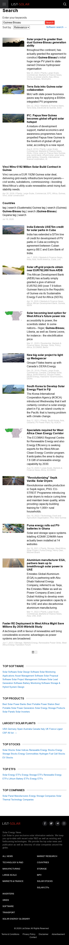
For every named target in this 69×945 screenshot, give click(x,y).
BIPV (39, 875)
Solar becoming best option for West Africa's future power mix (46, 315)
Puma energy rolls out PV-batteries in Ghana (43, 527)
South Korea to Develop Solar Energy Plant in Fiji (46, 388)
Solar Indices (22, 750)
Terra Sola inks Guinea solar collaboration (44, 88)
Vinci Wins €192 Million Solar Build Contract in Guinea (32, 168)
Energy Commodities (28, 753)
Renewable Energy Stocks (42, 750)
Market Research (47, 856)
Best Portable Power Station (40, 704)
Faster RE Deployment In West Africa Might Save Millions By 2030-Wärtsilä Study (33, 625)
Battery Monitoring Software (36, 683)
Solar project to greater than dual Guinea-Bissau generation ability (46, 42)
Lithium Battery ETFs (19, 778)
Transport (9, 912)
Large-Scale (10, 875)
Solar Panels (9, 711)
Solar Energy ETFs (12, 775)
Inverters (8, 894)
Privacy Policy (29, 934)
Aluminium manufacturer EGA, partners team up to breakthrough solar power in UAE (46, 565)
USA (5, 729)
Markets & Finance (13, 881)
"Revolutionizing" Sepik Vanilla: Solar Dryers (42, 479)
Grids (6, 900)
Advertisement (58, 934)
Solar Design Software (28, 672)
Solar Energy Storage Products (50, 708)
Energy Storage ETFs (32, 775)
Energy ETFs (36, 778)
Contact (33, 937)
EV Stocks (8, 757)
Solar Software (10, 672)
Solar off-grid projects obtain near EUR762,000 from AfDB (45, 269)
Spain (20, 729)
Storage (42, 869)
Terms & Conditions (10, 934)
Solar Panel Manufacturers (15, 796)
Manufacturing (11, 869)
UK (47, 729)
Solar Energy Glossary (16, 919)
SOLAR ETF (43, 887)
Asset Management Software (29, 675)
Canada (36, 729)
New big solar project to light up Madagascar (45, 357)
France (52, 729)
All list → (12, 733)
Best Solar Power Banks (14, 704)
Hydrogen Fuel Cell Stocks (52, 753)
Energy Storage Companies (42, 796)
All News (8, 856)
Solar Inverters (23, 711)
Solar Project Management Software (29, 679)
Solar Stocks (9, 750)
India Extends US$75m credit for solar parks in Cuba (45, 228)
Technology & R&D (13, 862)
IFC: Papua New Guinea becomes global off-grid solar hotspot (45, 118)
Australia (27, 729)
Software (8, 906)
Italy (43, 729)
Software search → (56, 27)
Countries (9, 203)
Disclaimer (43, 934)
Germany (12, 729)
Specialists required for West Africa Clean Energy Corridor (45, 432)
